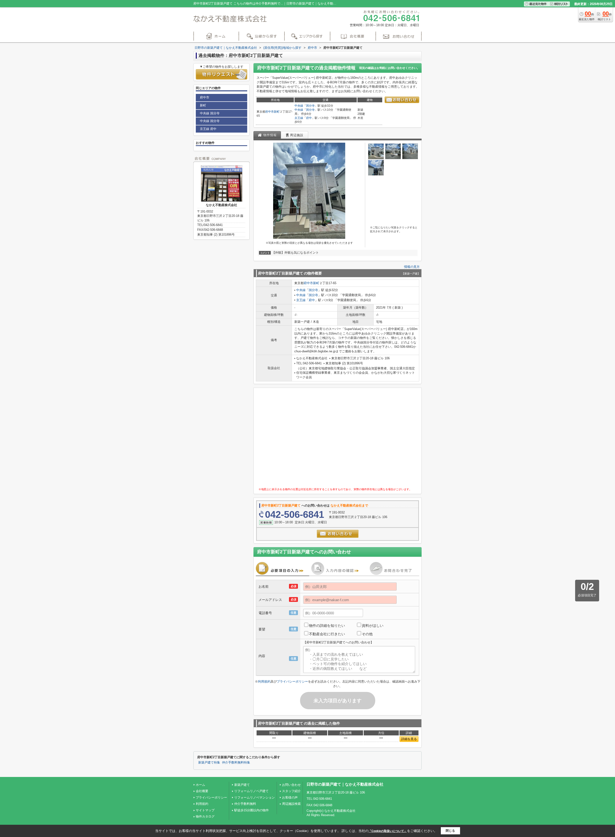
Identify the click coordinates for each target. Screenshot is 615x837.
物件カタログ (205, 816)
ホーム (200, 785)
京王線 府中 (208, 129)
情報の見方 (412, 267)
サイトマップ (205, 810)
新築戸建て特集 (209, 762)
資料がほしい (372, 625)
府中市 (269, 111)
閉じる (450, 830)
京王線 (299, 118)
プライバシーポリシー (292, 681)
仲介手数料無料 (245, 804)
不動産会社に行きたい (327, 634)
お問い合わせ (291, 785)
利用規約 (264, 681)
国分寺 (310, 105)
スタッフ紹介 (291, 791)
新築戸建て (242, 785)
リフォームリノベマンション (254, 797)
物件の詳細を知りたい (327, 625)
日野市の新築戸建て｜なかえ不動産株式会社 (345, 784)
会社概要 (202, 791)
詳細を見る (409, 739)
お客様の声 (290, 797)
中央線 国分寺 (210, 113)
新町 (277, 111)
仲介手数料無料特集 (236, 762)
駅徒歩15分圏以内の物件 (251, 810)
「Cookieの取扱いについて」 (388, 831)
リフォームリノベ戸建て (251, 791)
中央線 (299, 105)
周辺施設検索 (291, 804)
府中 (309, 118)
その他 (367, 634)
